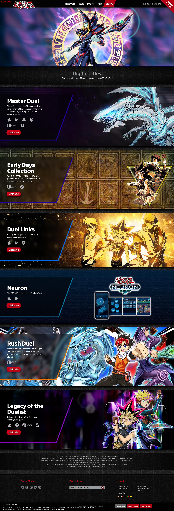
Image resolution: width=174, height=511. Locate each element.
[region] (87, 506)
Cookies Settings (120, 506)
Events (91, 3)
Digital (109, 3)
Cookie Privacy (141, 486)
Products (70, 3)
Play (100, 3)
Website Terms (123, 486)
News (81, 3)
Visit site (14, 132)
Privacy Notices (123, 488)
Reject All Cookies (133, 506)
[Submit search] (103, 487)
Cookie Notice (60, 509)
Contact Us (121, 493)
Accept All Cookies (146, 506)
